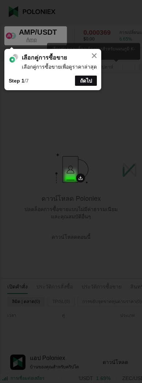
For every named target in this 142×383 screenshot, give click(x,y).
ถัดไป (86, 81)
